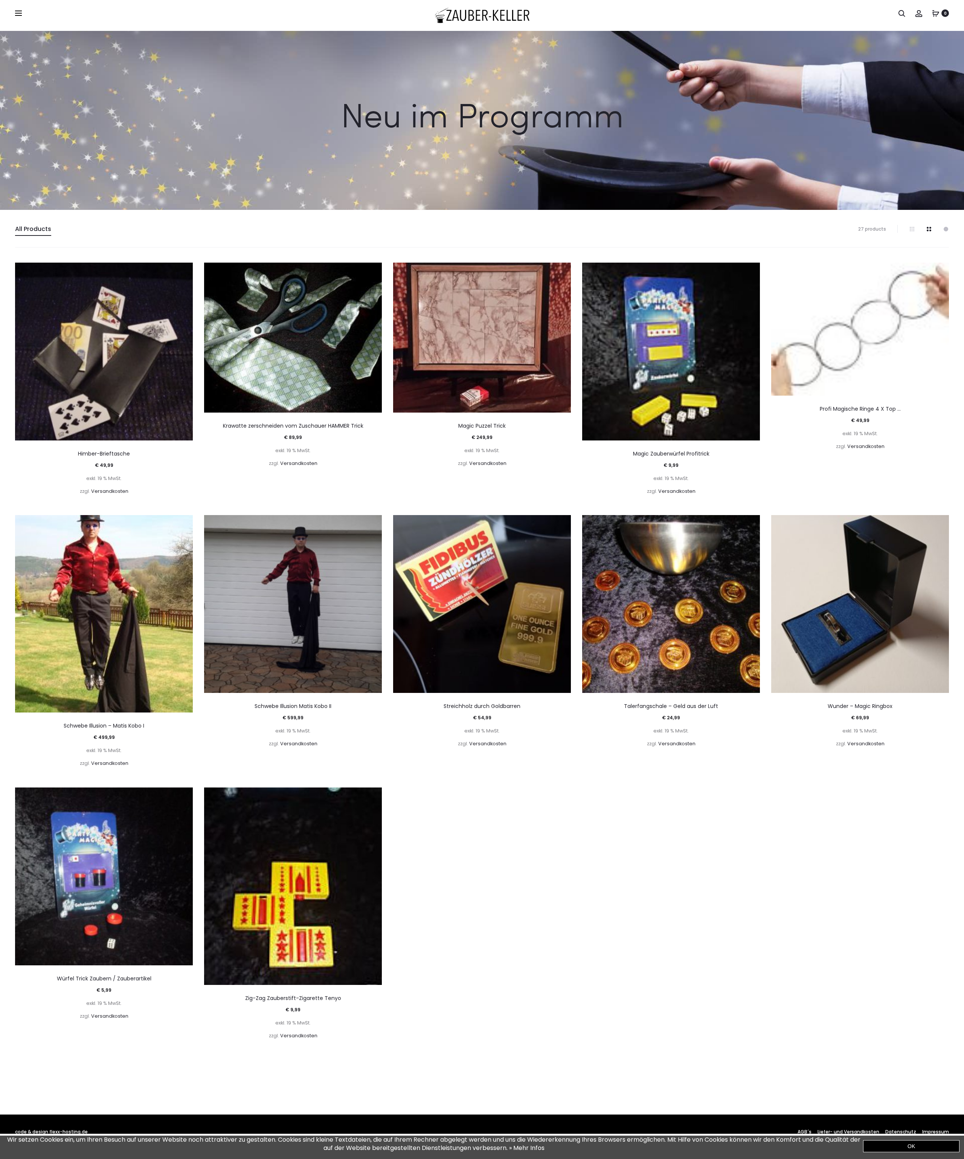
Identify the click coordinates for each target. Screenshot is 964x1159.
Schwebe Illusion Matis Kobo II (293, 706)
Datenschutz (900, 1131)
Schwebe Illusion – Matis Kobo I (104, 725)
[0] (936, 13)
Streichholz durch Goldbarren (482, 706)
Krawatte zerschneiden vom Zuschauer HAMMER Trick (293, 426)
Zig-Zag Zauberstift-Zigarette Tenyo (293, 998)
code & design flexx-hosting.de (51, 1131)
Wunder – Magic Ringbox (860, 706)
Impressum (935, 1131)
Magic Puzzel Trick (482, 426)
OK (911, 1146)
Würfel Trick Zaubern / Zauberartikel (104, 978)
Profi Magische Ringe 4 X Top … (860, 409)
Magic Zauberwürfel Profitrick (671, 453)
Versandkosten (109, 491)
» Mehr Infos (527, 1148)
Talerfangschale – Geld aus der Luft (671, 706)
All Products (33, 229)
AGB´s (804, 1131)
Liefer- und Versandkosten (848, 1131)
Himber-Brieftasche (104, 453)
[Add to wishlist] (183, 272)
